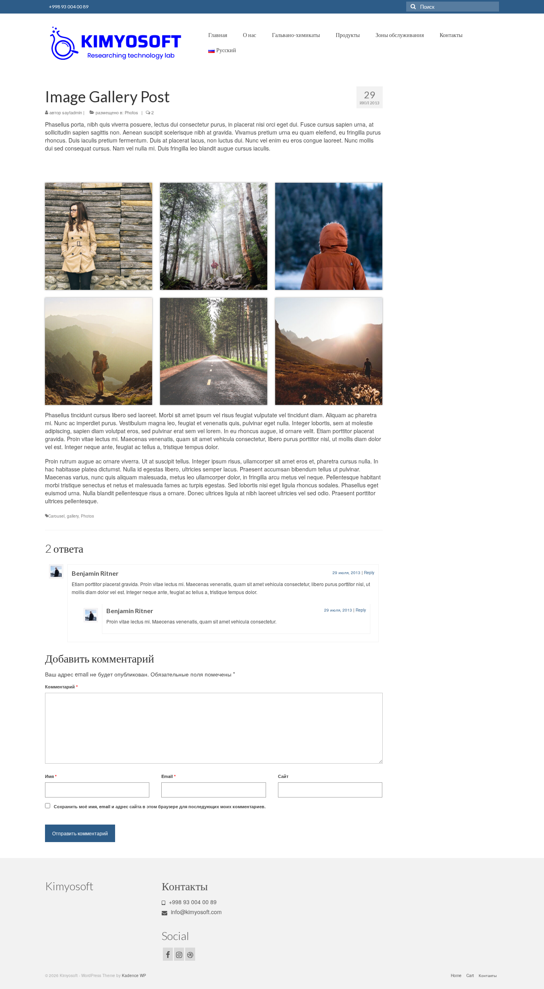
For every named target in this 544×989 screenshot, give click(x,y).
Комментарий (61, 687)
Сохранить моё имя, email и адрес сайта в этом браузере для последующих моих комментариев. (160, 806)
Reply (369, 572)
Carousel (56, 516)
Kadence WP (134, 975)
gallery (72, 516)
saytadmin (72, 112)
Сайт (283, 776)
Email (168, 776)
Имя (51, 776)
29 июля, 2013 (346, 572)
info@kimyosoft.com (195, 912)
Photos (131, 112)
